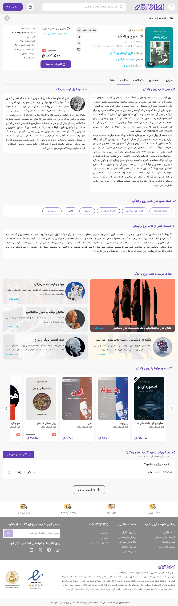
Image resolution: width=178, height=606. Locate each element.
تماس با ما (103, 538)
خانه (172, 18)
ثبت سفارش (169, 532)
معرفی (169, 80)
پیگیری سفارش (129, 532)
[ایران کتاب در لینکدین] (31, 550)
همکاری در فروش (99, 543)
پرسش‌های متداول (127, 537)
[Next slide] (6, 408)
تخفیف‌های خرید (167, 547)
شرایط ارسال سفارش (165, 537)
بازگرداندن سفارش (127, 542)
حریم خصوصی (129, 552)
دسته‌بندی (154, 80)
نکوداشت (138, 80)
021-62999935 (98, 524)
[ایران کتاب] (149, 7)
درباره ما (104, 533)
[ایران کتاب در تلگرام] (49, 550)
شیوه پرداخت (168, 542)
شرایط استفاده (129, 547)
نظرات (111, 80)
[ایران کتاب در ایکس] (40, 550)
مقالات (124, 80)
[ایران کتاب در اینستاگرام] (57, 550)
